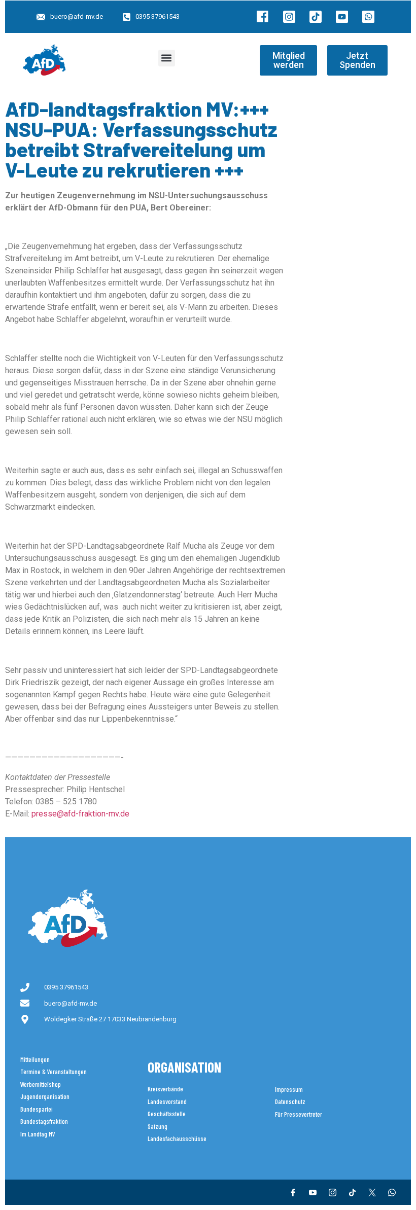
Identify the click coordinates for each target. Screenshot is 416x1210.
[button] (166, 58)
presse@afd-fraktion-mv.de (80, 813)
